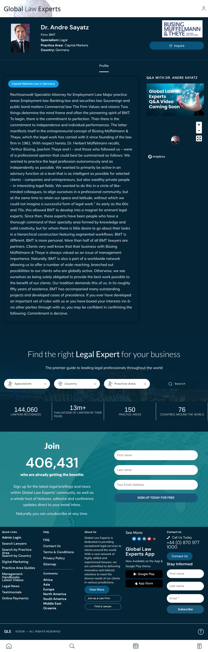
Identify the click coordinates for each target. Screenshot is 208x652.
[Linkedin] (139, 539)
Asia (46, 584)
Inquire (179, 46)
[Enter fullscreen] (199, 138)
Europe (48, 589)
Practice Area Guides (18, 568)
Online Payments (15, 598)
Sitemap (49, 564)
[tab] (33, 84)
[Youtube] (149, 539)
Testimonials (12, 592)
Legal (54, 40)
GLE (7, 631)
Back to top (201, 632)
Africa (48, 580)
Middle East (52, 603)
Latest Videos (13, 580)
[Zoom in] (199, 125)
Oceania (49, 608)
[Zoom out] (199, 130)
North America (54, 594)
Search (180, 384)
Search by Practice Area (16, 551)
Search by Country (16, 556)
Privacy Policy (54, 558)
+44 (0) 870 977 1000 (183, 545)
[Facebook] (144, 539)
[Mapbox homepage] (157, 156)
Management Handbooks (12, 575)
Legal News (11, 586)
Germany (55, 50)
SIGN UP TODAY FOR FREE (156, 498)
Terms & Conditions (58, 552)
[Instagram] (154, 539)
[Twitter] (134, 539)
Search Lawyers (14, 543)
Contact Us (52, 546)
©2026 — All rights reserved (38, 631)
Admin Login (11, 537)
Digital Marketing (15, 562)
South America (54, 599)
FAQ (46, 540)
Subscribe (185, 609)
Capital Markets (64, 45)
